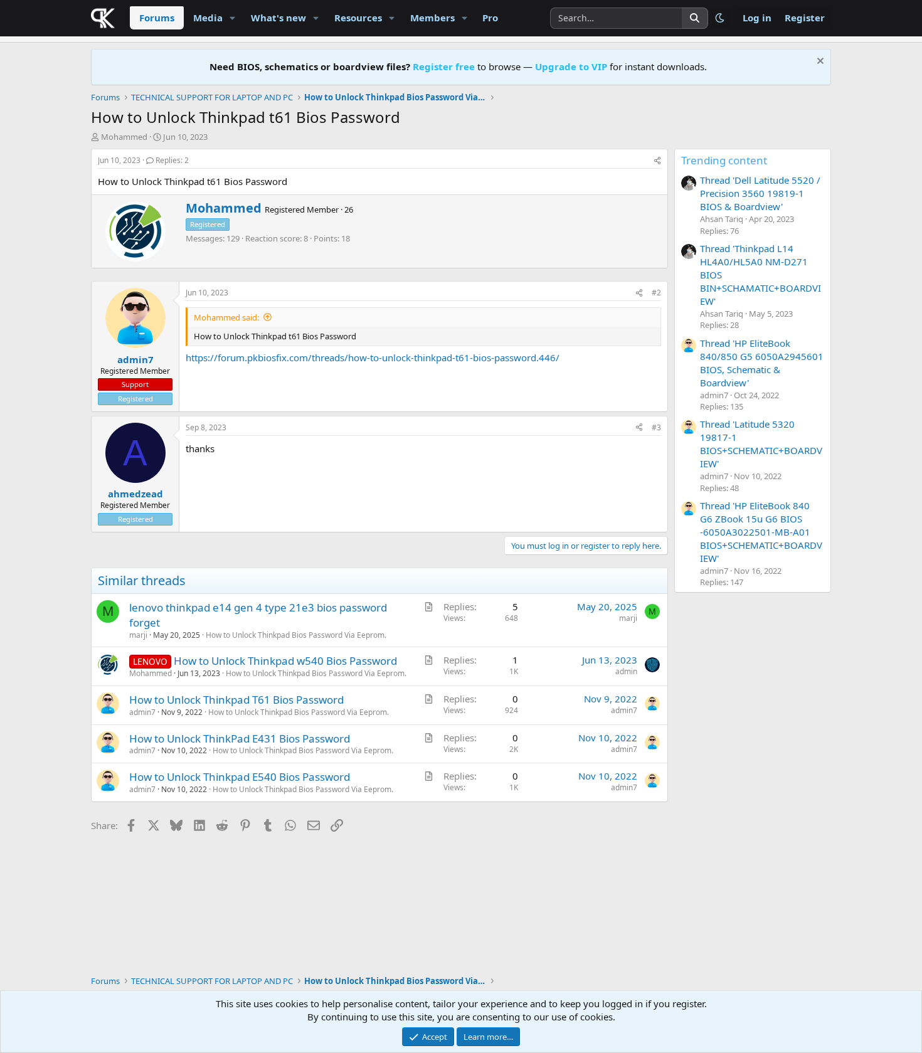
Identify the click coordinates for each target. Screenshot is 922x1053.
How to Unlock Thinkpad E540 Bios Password (239, 777)
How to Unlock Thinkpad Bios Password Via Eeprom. (296, 635)
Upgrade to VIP (571, 66)
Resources (358, 17)
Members (432, 17)
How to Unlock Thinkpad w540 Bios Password (285, 660)
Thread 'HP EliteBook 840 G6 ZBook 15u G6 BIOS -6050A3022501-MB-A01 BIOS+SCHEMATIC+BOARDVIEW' (761, 531)
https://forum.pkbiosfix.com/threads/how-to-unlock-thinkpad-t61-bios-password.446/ (372, 357)
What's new (278, 17)
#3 (656, 427)
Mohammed (124, 136)
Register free (444, 66)
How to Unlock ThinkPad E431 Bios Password (239, 738)
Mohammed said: (226, 317)
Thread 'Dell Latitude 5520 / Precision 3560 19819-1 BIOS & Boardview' (760, 193)
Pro (490, 17)
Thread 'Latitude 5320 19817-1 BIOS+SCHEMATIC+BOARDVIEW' (761, 444)
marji (138, 635)
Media (208, 17)
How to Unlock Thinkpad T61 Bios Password (236, 699)
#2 (656, 292)
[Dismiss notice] (818, 62)
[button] (232, 17)
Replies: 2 (172, 160)
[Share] (657, 161)
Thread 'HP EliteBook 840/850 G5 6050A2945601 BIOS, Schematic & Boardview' (762, 363)
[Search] (695, 18)
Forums (156, 17)
